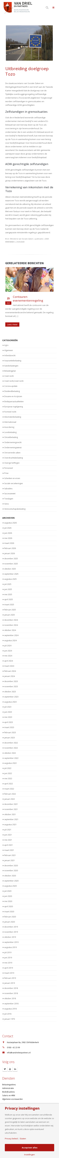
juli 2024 (7, 645)
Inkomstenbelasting (12, 417)
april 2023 (8, 722)
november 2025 (11, 564)
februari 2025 (10, 610)
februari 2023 (10, 732)
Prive (6, 473)
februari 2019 (10, 978)
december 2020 (11, 865)
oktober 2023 (10, 691)
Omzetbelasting (11, 437)
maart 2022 (9, 789)
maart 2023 (9, 727)
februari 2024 (10, 671)
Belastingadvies (9, 1084)
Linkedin (15, 1069)
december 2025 (11, 558)
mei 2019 (8, 962)
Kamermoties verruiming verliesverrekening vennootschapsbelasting (30, 300)
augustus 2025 (10, 579)
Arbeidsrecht (9, 355)
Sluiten (23, 1139)
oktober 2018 (10, 998)
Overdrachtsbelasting (13, 458)
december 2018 (11, 988)
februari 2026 (10, 548)
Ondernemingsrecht (12, 442)
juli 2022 (7, 768)
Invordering (9, 427)
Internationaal (10, 422)
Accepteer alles (29, 1147)
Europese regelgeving (13, 407)
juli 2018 (7, 1014)
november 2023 (11, 686)
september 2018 (11, 1003)
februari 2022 (10, 794)
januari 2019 (9, 983)
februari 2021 (10, 855)
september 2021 (11, 819)
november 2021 (11, 809)
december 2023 (11, 681)
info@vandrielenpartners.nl (19, 1052)
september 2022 (11, 758)
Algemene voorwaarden (12, 1099)
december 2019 (11, 927)
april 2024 (8, 661)
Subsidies (8, 488)
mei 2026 (8, 538)
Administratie (8, 1088)
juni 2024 (8, 650)
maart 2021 (9, 850)
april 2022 (8, 784)
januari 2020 (9, 922)
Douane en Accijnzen (13, 396)
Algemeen (8, 350)
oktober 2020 (10, 876)
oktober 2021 (10, 814)
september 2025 (11, 574)
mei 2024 (8, 656)
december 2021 (11, 804)
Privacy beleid (11, 1139)
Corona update (10, 386)
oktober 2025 (10, 569)
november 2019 (11, 932)
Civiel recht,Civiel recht (13, 381)
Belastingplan (10, 371)
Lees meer (12, 324)
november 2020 (11, 870)
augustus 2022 (10, 763)
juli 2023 (7, 707)
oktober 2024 (10, 630)
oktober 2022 (10, 753)
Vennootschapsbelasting (14, 509)
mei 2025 (8, 594)
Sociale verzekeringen (13, 483)
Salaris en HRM (8, 1095)
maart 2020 (9, 911)
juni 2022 (8, 773)
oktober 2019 (10, 937)
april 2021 (8, 845)
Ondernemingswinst (12, 447)
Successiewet (9, 493)
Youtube (10, 1069)
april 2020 (8, 906)
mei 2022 (8, 778)
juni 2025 (8, 589)
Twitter (5, 1069)
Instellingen (29, 1155)
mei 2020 (8, 901)
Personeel (8, 468)
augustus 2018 (10, 1008)
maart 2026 (9, 543)
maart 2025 (9, 604)
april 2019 (8, 968)
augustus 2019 (10, 947)
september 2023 (11, 696)
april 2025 (8, 599)
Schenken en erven (12, 478)
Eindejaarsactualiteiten (14, 401)
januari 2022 (9, 799)
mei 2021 (8, 840)
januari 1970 (9, 1019)
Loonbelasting (10, 432)
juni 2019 (8, 957)
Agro (6, 345)
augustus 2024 (10, 640)
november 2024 (11, 625)
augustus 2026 (10, 523)
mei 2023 (8, 717)
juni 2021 (8, 835)
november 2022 (11, 748)
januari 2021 (9, 860)
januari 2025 (9, 615)
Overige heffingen (12, 463)
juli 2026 (7, 528)
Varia (6, 504)
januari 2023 (9, 737)
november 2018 (11, 993)
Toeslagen (8, 499)
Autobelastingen (11, 365)
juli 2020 (7, 891)
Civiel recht (9, 376)
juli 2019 (7, 952)
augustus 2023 (10, 702)
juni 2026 (8, 533)
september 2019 (11, 942)
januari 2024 (9, 676)
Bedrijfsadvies (8, 1092)
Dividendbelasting (12, 391)
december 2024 (11, 620)
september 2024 (11, 635)
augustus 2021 (10, 824)
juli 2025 (7, 584)
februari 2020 (10, 916)
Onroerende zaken (12, 453)
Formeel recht (10, 411)
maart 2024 (9, 666)
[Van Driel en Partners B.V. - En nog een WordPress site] (17, 7)
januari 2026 (9, 553)
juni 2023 (8, 712)
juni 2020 (8, 896)
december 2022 (11, 742)
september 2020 (11, 881)
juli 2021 (7, 830)
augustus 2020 (10, 886)
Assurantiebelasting (12, 360)
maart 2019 (9, 973)
